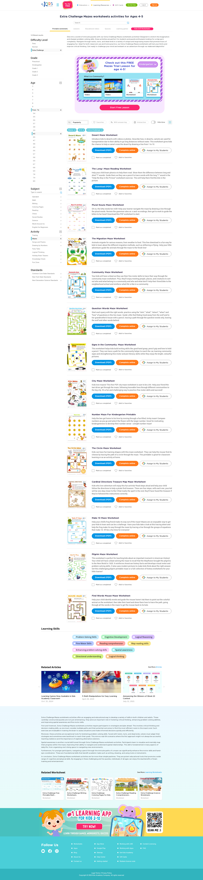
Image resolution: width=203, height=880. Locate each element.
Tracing (35, 235)
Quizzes (108, 29)
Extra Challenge (38, 50)
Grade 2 (35, 72)
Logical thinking (116, 656)
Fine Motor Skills (83, 643)
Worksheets (78, 844)
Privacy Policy (106, 873)
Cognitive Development (116, 637)
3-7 (34, 123)
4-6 (34, 137)
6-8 (34, 167)
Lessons (76, 29)
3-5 (34, 117)
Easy (34, 43)
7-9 (34, 178)
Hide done (161, 122)
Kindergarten (37, 65)
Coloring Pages (37, 207)
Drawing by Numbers (39, 245)
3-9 (34, 130)
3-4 (34, 113)
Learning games (122, 29)
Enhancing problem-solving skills (91, 650)
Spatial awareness (123, 650)
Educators (83, 5)
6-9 (34, 171)
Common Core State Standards (43, 273)
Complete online (127, 150)
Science (35, 220)
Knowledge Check (38, 259)
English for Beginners (40, 227)
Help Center (101, 857)
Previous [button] (39, 687)
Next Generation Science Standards (45, 280)
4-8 (34, 144)
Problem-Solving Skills (86, 637)
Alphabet (35, 197)
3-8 (34, 127)
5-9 (34, 161)
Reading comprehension (111, 643)
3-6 (34, 120)
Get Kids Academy (126, 852)
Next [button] (164, 687)
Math (34, 200)
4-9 (34, 147)
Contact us (78, 861)
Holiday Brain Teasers (40, 255)
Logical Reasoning (143, 637)
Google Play (101, 848)
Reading (35, 210)
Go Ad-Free (132, 5)
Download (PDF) (103, 150)
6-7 (34, 164)
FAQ (144, 848)
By (69, 122)
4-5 (34, 134)
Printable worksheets (60, 29)
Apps (75, 848)
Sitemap (100, 852)
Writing (34, 203)
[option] (60, 685)
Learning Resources (101, 5)
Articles (159, 667)
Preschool (36, 61)
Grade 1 (35, 68)
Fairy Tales (36, 249)
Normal (35, 47)
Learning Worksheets (153, 772)
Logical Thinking (38, 252)
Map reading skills (139, 643)
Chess (34, 214)
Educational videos (92, 29)
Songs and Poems (39, 242)
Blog (75, 852)
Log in (144, 5)
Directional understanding (88, 656)
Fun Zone (35, 262)
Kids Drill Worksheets (142, 29)
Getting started (102, 861)
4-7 (34, 140)
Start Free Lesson (119, 107)
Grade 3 (35, 75)
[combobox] (79, 122)
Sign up (154, 5)
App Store (100, 844)
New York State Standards (41, 277)
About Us (77, 857)
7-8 (34, 174)
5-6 (34, 150)
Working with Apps (126, 848)
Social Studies (37, 217)
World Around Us (38, 224)
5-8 (34, 157)
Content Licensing (149, 844)
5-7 (34, 154)
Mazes (34, 239)
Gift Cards (118, 5)
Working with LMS (126, 844)
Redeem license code (127, 861)
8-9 (34, 181)
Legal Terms (95, 873)
